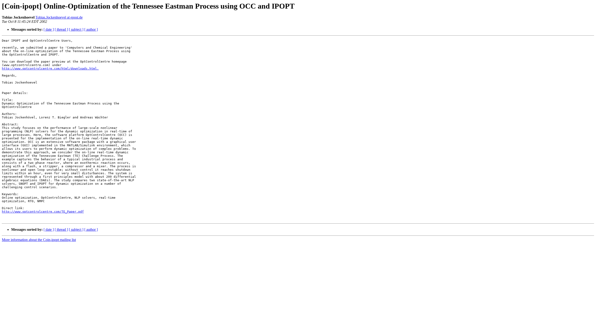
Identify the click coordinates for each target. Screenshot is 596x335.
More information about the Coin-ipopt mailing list (39, 240)
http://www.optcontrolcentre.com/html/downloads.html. (50, 68)
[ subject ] (76, 29)
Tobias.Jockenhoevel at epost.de (59, 17)
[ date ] (49, 29)
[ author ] (91, 29)
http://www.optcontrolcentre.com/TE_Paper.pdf (43, 211)
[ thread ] (61, 29)
